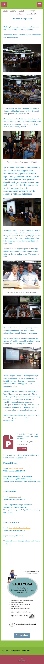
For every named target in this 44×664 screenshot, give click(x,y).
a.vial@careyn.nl (15, 497)
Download (22, 449)
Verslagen (13, 11)
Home (5, 11)
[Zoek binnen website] (4, 4)
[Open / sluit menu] (39, 4)
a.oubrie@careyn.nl (16, 468)
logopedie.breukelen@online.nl (19, 528)
